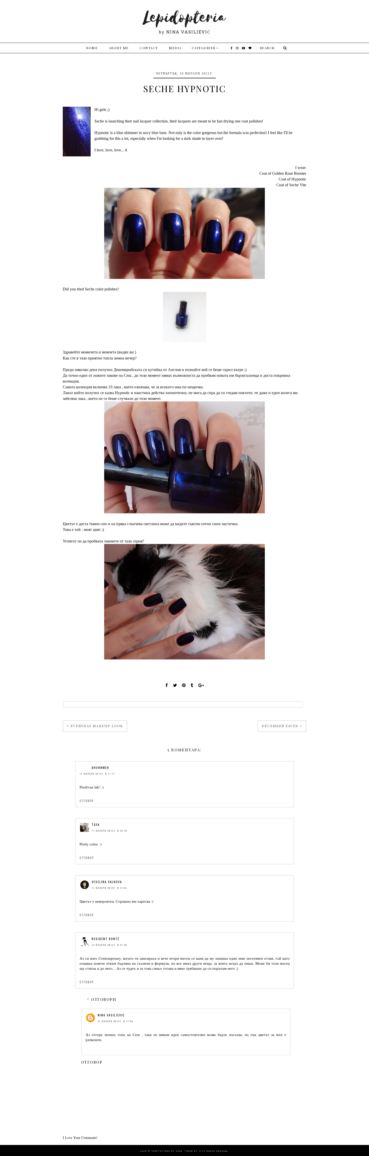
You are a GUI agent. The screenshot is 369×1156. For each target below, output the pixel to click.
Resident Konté (105, 939)
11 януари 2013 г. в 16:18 (109, 830)
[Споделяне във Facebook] (166, 685)
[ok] (284, 48)
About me (119, 48)
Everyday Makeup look (96, 725)
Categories (203, 48)
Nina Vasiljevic (111, 1015)
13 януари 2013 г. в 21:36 (109, 945)
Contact (149, 48)
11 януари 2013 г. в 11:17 (97, 773)
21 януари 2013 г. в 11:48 (115, 1021)
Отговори (103, 999)
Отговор (87, 801)
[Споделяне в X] (175, 685)
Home (92, 48)
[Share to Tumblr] (192, 685)
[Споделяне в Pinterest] (184, 685)
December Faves (280, 725)
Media (175, 48)
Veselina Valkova (107, 882)
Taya (96, 824)
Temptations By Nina (167, 1151)
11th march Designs (213, 1151)
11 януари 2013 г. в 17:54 (109, 888)
